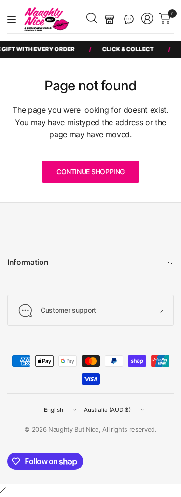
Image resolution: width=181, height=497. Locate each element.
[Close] (3, 490)
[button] (129, 19)
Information (27, 262)
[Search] (92, 18)
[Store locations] (109, 19)
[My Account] (147, 18)
